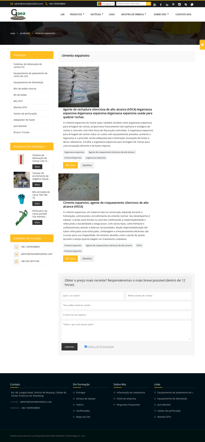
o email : (14, 401)
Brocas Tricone (21, 132)
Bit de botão (20, 94)
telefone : (15, 407)
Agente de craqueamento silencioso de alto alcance (112, 152)
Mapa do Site (83, 416)
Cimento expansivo (72, 245)
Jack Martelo (20, 126)
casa (12, 33)
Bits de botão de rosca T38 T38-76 (41, 195)
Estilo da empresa (126, 398)
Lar (63, 14)
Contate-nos (183, 14)
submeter (69, 347)
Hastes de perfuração (25, 113)
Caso (112, 14)
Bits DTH (18, 101)
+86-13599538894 (57, 3)
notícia (79, 404)
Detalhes (87, 165)
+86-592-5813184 (30, 261)
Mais (37, 166)
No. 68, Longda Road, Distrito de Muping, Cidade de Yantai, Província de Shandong (38, 394)
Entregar (81, 392)
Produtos (76, 14)
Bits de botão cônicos (25, 88)
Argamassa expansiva (74, 152)
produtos (25, 33)
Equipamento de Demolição (28, 82)
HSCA (139, 245)
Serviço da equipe (85, 398)
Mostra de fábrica (132, 14)
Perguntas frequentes (128, 404)
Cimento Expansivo (72, 157)
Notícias (96, 14)
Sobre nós (160, 14)
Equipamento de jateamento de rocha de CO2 (31, 75)
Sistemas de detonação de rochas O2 (28, 65)
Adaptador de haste (24, 119)
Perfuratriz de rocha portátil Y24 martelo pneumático (39, 213)
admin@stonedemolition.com (28, 3)
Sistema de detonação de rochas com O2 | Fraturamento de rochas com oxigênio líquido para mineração (40, 158)
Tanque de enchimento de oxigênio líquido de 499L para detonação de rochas (40, 176)
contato (15, 384)
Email (70, 165)
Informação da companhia (131, 392)
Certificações (83, 410)
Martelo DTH (20, 107)
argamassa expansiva (96, 157)
